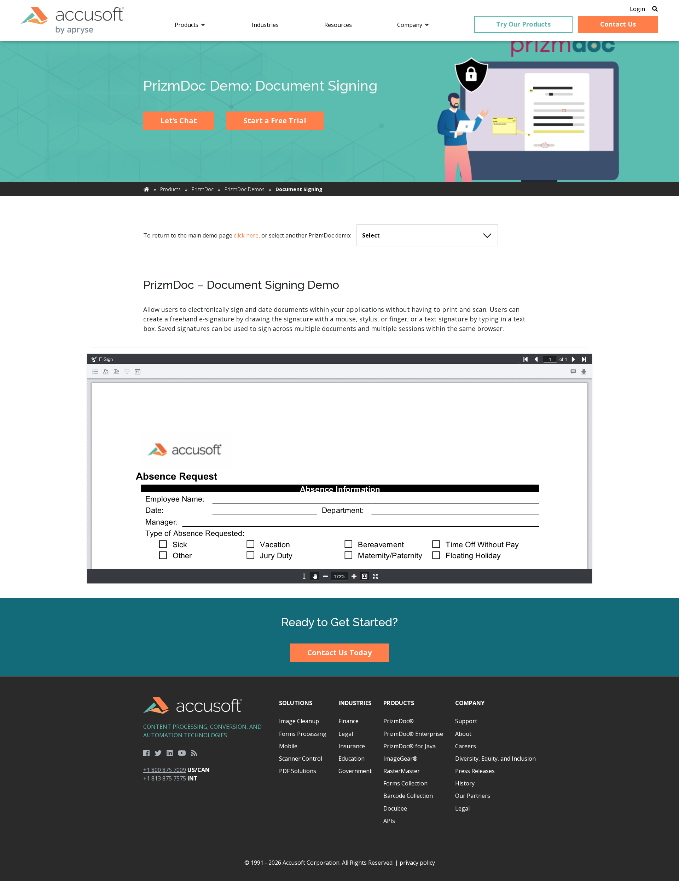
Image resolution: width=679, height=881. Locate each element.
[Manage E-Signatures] (95, 371)
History (465, 783)
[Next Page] (573, 359)
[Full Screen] (375, 576)
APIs (389, 821)
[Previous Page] (536, 359)
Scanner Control (300, 758)
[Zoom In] (354, 576)
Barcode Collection (408, 796)
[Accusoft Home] (72, 20)
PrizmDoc (203, 189)
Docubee (395, 808)
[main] (339, 319)
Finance (348, 721)
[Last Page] (583, 359)
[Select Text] (304, 576)
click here (246, 235)
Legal (345, 734)
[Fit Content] (364, 576)
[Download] (583, 371)
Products (170, 189)
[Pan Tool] (314, 576)
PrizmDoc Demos (245, 189)
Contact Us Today (339, 652)
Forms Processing (302, 734)
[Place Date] (137, 371)
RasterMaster (401, 771)
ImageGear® (400, 758)
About (463, 734)
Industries (354, 703)
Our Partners (472, 796)
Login (637, 9)
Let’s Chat (179, 120)
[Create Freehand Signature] (105, 371)
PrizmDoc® (398, 721)
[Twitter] (158, 753)
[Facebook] (146, 753)
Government (355, 771)
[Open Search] (655, 9)
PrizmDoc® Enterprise (413, 734)
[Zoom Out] (325, 576)
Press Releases (475, 771)
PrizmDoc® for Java (409, 746)
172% (340, 576)
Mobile (288, 746)
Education (351, 758)
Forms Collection (405, 783)
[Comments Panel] (573, 371)
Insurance (351, 746)
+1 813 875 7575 (164, 778)
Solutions (295, 703)
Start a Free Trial (275, 120)
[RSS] (194, 753)
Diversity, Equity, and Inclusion (495, 758)
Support (466, 721)
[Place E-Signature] (127, 371)
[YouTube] (182, 753)
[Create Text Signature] (116, 371)
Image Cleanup (299, 721)
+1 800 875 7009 (164, 770)
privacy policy (417, 862)
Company (469, 703)
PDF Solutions (297, 771)
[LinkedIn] (170, 753)
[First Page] (525, 359)
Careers (465, 746)
